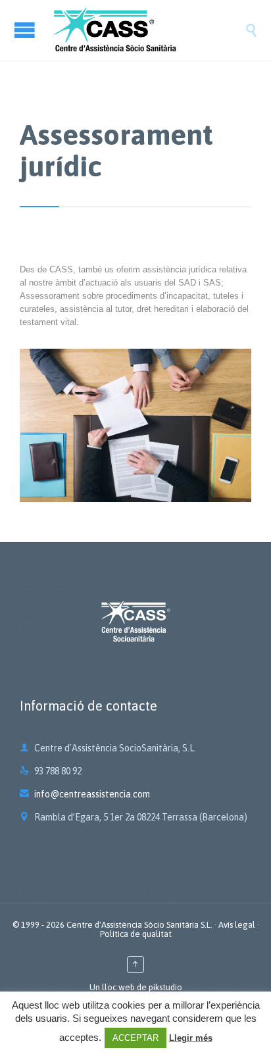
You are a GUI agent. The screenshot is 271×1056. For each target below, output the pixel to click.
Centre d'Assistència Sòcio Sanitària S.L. (139, 925)
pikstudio (165, 987)
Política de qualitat (136, 934)
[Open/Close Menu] (26, 30)
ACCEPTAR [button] (135, 1038)
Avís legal (236, 925)
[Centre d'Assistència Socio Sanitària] (149, 30)
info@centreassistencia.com (85, 794)
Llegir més (190, 1038)
